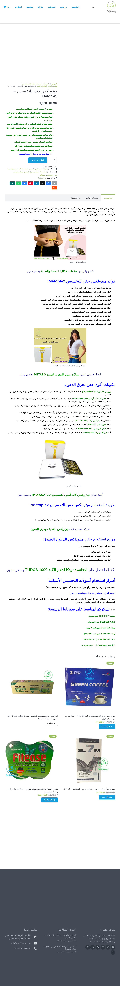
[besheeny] (111, 7)
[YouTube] (92, 947)
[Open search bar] (93, 7)
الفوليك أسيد (101, 425)
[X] (103, 947)
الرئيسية (54, 84)
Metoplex (43, 172)
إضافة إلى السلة (38, 160)
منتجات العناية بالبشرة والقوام (47, 86)
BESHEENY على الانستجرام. (99, 622)
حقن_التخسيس (52, 175)
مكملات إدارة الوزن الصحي (31, 84)
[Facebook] (113, 947)
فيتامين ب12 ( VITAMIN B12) (87, 421)
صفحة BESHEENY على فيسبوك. (101, 616)
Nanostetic (42, 178)
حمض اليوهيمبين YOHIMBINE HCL (92, 429)
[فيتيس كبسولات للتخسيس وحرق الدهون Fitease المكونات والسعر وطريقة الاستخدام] (31, 760)
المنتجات (46, 84)
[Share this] (48, 183)
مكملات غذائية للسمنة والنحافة (59, 271)
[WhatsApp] (113, 952)
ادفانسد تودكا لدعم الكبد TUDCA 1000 (56, 570)
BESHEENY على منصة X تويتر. (99, 628)
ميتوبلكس (42, 175)
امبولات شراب (18, 172)
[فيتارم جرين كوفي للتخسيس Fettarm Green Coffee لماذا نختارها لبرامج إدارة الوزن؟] (88, 686)
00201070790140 (23, 948)
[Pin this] (30, 183)
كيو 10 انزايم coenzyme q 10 (95, 433)
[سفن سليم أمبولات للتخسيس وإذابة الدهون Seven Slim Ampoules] (88, 760)
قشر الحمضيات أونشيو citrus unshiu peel (89, 399)
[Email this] (54, 183)
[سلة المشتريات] (4, 7)
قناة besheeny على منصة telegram (96, 645)
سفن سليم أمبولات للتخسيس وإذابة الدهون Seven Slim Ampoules (89, 789)
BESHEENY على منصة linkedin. (96, 639)
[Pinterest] (97, 947)
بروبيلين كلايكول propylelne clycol (96, 392)
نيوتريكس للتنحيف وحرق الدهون (50, 529)
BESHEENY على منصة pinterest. (98, 634)
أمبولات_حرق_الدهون (31, 172)
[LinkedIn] (87, 947)
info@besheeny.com (21, 943)
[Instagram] (108, 947)
